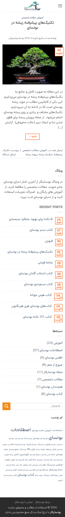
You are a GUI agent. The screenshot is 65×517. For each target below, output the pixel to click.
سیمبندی (40, 459)
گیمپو (60, 480)
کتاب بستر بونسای (41, 230)
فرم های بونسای (21, 459)
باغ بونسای (44, 438)
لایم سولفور (27, 465)
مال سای (19, 465)
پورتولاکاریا (54, 475)
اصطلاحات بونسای (51, 350)
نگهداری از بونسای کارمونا (27, 470)
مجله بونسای (10, 465)
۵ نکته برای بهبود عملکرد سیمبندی (31, 219)
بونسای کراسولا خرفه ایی (17, 444)
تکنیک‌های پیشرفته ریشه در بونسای (32, 25)
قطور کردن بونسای (39, 465)
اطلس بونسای (53, 357)
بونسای (36, 438)
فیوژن (49, 241)
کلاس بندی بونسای (10, 475)
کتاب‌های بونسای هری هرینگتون (32, 306)
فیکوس (7, 459)
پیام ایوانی (13, 38)
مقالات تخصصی (29, 17)
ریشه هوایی (8, 454)
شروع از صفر (54, 364)
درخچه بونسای (35, 454)
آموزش (40, 17)
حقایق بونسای (14, 449)
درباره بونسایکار (42, 502)
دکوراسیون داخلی (21, 454)
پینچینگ (46, 475)
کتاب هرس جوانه (41, 295)
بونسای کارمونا (31, 444)
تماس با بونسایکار (24, 502)
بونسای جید (19, 438)
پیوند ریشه (32, 154)
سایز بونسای (58, 459)
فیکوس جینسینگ (54, 464)
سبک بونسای (48, 459)
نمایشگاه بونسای (42, 470)
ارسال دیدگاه (9, 154)
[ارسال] (6, 406)
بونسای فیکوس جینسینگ (47, 444)
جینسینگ (23, 449)
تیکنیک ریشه (46, 154)
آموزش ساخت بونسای (42, 430)
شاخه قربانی (45, 262)
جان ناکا (31, 449)
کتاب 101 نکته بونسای (37, 317)
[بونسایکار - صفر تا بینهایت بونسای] (32, 6)
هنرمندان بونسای (51, 386)
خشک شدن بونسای (48, 454)
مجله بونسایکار (53, 372)
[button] (60, 5)
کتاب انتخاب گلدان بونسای (36, 273)
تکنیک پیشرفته (51, 449)
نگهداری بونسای (11, 470)
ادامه (32, 136)
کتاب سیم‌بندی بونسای (38, 284)
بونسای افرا (28, 438)
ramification (57, 430)
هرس (60, 475)
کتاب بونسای (54, 394)
